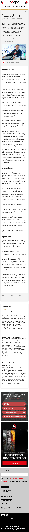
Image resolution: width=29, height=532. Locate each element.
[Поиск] (3, 6)
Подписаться (5, 486)
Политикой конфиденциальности (16, 478)
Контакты (3, 504)
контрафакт (6, 18)
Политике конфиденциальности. (7, 524)
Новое (12, 6)
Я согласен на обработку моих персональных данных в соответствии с (14, 477)
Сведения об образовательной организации (11, 507)
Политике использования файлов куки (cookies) (16, 522)
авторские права (18, 18)
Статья (4, 11)
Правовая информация (6, 506)
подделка (12, 18)
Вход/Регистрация (6, 500)
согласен (5, 481)
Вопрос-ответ (4, 503)
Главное (7, 6)
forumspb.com (18, 289)
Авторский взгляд (20, 6)
